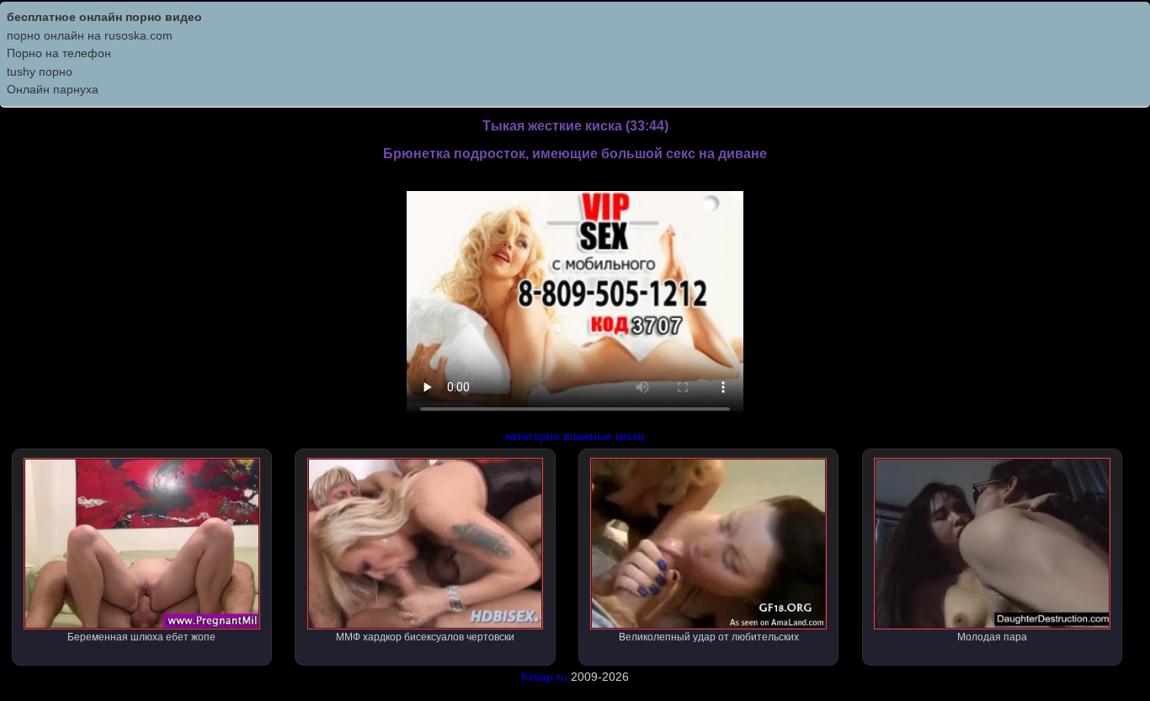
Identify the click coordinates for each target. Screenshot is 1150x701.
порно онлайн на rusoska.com (90, 35)
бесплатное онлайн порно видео (104, 17)
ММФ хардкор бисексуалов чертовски (425, 637)
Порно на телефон (59, 53)
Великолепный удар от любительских (709, 637)
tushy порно (39, 71)
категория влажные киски (575, 436)
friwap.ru (544, 676)
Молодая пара (992, 637)
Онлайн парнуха (52, 89)
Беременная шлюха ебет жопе (141, 637)
